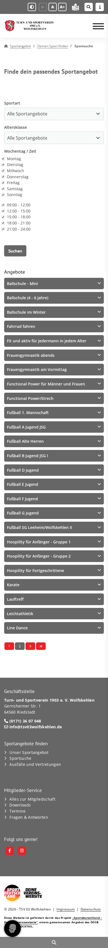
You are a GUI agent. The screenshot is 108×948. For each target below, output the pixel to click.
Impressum (65, 909)
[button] (54, 283)
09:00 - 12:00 (18, 204)
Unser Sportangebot (28, 752)
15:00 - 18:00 (18, 216)
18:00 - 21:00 (18, 223)
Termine (17, 811)
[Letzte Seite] (41, 646)
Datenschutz (91, 909)
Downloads (20, 805)
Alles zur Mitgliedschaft (32, 799)
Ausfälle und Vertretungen (35, 764)
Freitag (13, 182)
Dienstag (15, 164)
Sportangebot (20, 46)
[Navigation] (96, 26)
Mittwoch (15, 170)
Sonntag (14, 194)
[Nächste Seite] (30, 646)
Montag (14, 158)
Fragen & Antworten (28, 817)
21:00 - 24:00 (18, 229)
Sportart (12, 103)
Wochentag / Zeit (20, 151)
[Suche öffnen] (88, 7)
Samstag (15, 188)
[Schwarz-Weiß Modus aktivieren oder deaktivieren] (32, 7)
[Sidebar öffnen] (100, 7)
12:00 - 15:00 (18, 211)
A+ (62, 6)
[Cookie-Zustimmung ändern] (12, 928)
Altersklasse (15, 127)
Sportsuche (20, 758)
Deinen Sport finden (52, 46)
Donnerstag (18, 176)
